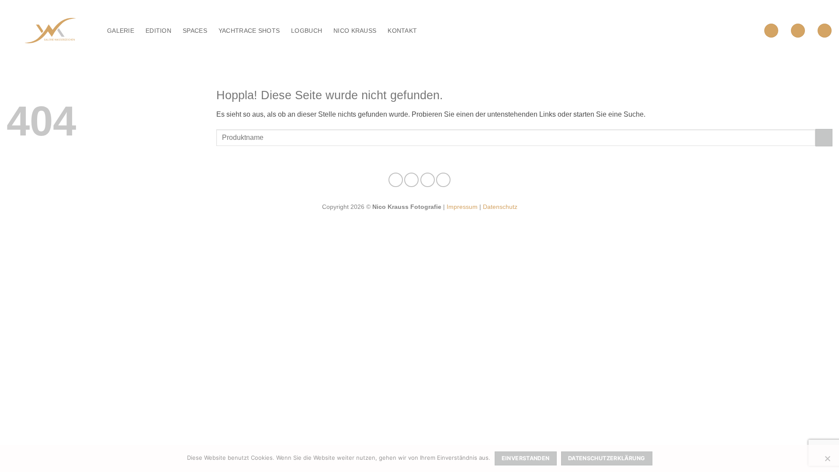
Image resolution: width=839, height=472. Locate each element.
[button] (771, 31)
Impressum (462, 206)
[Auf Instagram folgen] (411, 180)
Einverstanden (526, 458)
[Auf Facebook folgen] (395, 180)
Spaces (195, 30)
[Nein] (827, 461)
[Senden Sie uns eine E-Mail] (427, 180)
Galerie (120, 30)
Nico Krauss (354, 30)
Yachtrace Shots (249, 30)
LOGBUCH (306, 30)
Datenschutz (500, 206)
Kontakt (402, 30)
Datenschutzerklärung (606, 458)
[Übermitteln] (823, 137)
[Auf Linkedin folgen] (443, 180)
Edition (158, 30)
